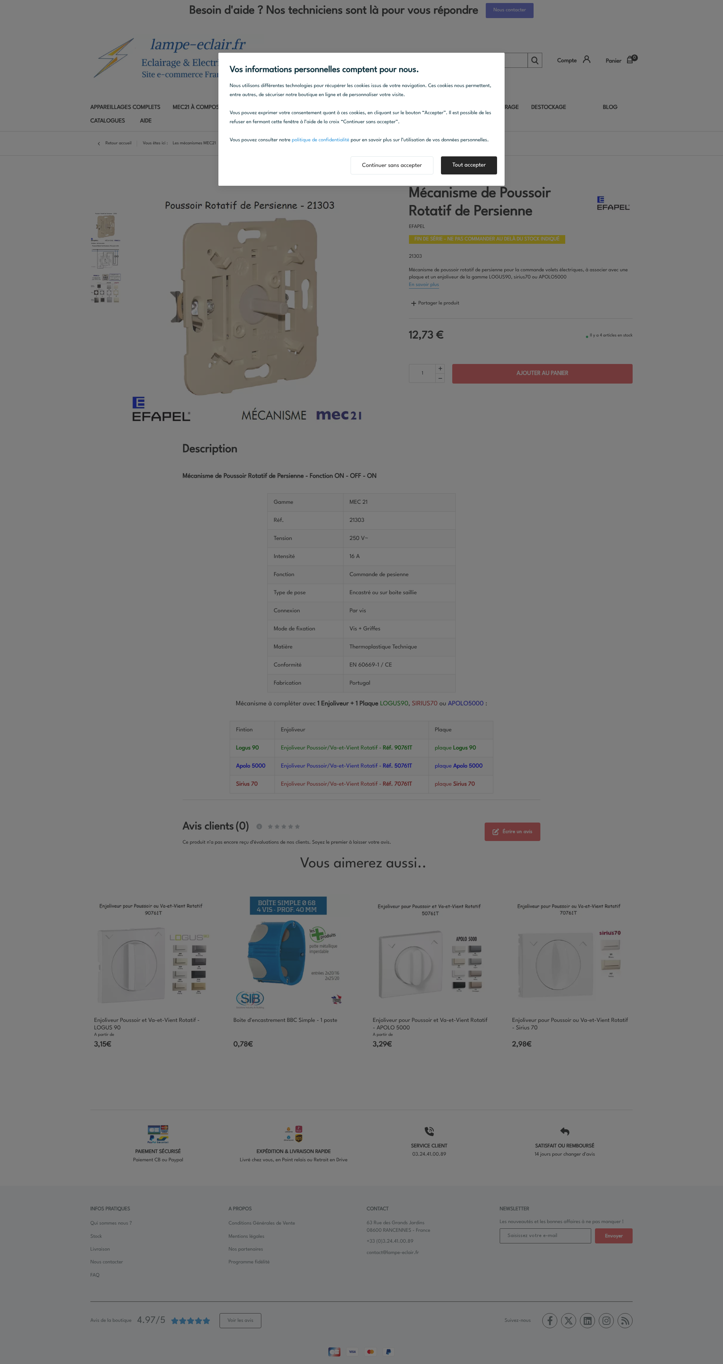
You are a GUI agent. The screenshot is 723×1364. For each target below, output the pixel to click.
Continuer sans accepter (392, 165)
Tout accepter (469, 165)
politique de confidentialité (320, 140)
